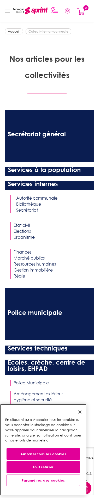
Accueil (14, 31)
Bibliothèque (28, 204)
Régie (19, 276)
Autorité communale (36, 198)
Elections (22, 231)
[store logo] (29, 11)
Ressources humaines (35, 264)
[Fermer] (80, 412)
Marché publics (29, 258)
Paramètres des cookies (43, 480)
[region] (43, 449)
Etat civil (22, 225)
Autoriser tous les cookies (43, 454)
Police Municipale (31, 382)
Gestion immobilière (33, 270)
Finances (22, 252)
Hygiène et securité (33, 399)
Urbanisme (24, 237)
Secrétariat (27, 210)
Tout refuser (43, 467)
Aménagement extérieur (38, 393)
